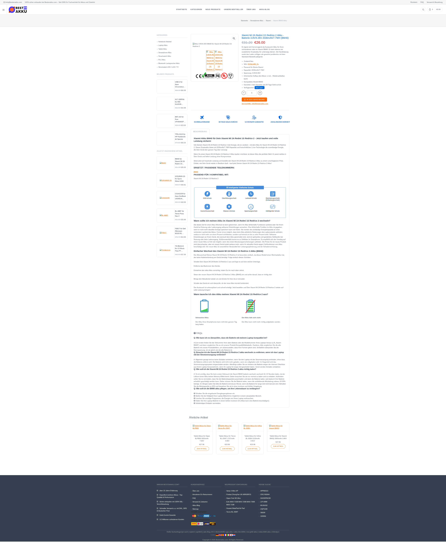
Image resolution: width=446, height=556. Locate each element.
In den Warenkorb (255, 100)
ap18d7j (199, 532)
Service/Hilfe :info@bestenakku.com (255, 104)
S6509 (262, 512)
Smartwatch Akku (164, 56)
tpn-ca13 (184, 532)
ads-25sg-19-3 (208, 532)
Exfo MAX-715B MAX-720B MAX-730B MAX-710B (240, 503)
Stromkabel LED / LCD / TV (168, 67)
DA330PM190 (265, 498)
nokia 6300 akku (265, 532)
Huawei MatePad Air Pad (235, 508)
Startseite (244, 20)
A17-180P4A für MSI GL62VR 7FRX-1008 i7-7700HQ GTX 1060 (180, 102)
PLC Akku (162, 60)
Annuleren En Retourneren (202, 494)
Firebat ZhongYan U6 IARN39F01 (238, 494)
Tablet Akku (162, 49)
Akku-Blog (196, 505)
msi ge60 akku (252, 532)
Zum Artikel (202, 449)
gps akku (229, 532)
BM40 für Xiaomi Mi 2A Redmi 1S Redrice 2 (180, 161)
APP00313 (264, 491)
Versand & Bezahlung (435, 2)
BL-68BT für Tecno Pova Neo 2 (179, 213)
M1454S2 (263, 505)
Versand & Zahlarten (200, 502)
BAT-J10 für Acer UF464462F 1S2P (179, 119)
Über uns (195, 491)
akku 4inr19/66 (239, 532)
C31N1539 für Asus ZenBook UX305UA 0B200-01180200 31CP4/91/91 (180, 196)
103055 (263, 516)
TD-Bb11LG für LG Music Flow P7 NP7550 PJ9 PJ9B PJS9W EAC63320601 (180, 248)
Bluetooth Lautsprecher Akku (169, 63)
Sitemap (195, 509)
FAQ (422, 2)
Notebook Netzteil (164, 42)
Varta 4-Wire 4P (232, 491)
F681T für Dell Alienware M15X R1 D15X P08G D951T (180, 231)
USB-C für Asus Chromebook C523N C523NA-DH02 (180, 84)
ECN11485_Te (253, 64)
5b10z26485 (220, 532)
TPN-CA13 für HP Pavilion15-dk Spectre (180, 136)
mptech (192, 532)
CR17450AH (265, 494)
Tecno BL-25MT (232, 512)
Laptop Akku (162, 45)
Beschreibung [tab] (200, 131)
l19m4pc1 (275, 532)
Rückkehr (413, 2)
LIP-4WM (263, 502)
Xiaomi (268, 20)
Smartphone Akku (256, 20)
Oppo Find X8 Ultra (233, 498)
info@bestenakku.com (13, 2)
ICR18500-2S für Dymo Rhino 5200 (180, 178)
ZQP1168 (263, 509)
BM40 (196, 172)
